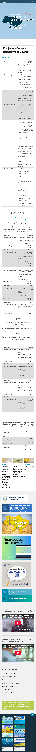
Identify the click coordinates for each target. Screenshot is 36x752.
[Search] (33, 1)
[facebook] (26, 1)
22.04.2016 (5, 57)
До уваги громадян (9, 673)
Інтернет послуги (8, 686)
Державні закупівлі (9, 677)
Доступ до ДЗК (7, 689)
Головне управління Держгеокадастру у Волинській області (22, 21)
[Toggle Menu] (4, 2)
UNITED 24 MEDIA (8, 693)
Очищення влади (8, 680)
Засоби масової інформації (11, 683)
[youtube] (29, 1)
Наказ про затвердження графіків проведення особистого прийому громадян (18, 218)
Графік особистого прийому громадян (15, 50)
